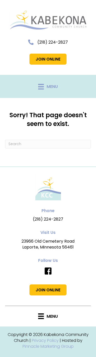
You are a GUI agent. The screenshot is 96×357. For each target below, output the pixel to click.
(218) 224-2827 (52, 42)
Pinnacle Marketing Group (48, 346)
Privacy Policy (45, 340)
